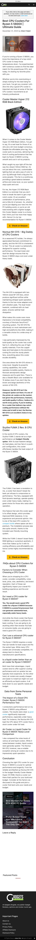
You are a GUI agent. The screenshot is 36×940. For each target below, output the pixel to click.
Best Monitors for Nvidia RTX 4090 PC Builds (18, 802)
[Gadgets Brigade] (5, 5)
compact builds (8, 524)
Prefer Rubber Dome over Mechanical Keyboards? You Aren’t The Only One (17, 821)
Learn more (24, 15)
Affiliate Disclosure (9, 930)
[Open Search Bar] (29, 5)
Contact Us (7, 924)
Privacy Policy (7, 927)
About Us (6, 921)
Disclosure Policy (8, 933)
